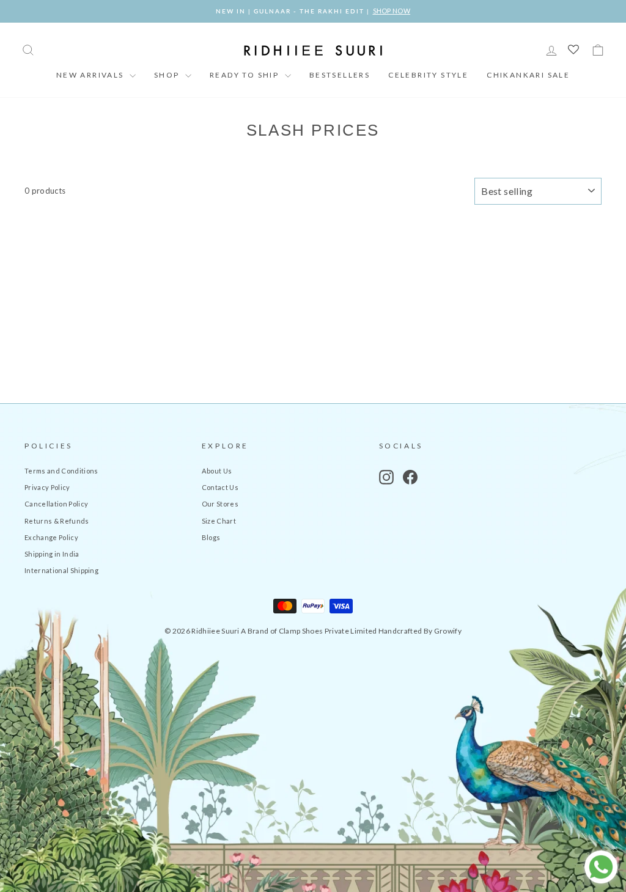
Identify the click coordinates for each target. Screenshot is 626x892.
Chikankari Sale (528, 74)
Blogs (211, 537)
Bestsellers (339, 74)
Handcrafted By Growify (420, 630)
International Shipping (61, 570)
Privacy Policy (47, 487)
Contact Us (220, 487)
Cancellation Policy (56, 504)
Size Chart (219, 521)
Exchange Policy (51, 537)
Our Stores (220, 504)
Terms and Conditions (61, 471)
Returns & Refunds (56, 521)
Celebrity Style (428, 74)
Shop (168, 74)
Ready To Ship (246, 74)
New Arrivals (91, 74)
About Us (217, 471)
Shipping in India (51, 554)
